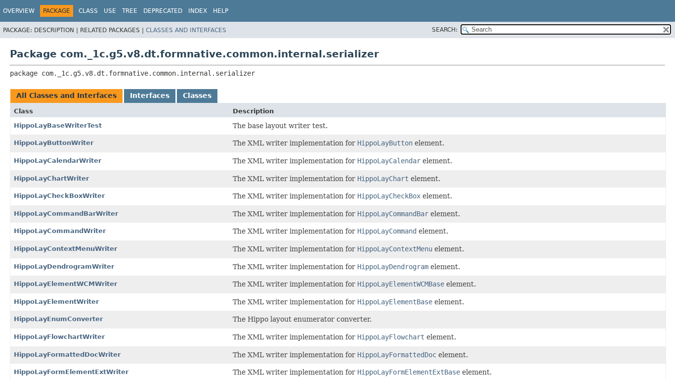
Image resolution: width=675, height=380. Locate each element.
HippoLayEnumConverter (58, 319)
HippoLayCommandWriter (60, 231)
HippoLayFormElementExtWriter (71, 372)
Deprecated (162, 10)
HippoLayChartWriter (51, 178)
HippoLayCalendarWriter (57, 160)
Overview (19, 10)
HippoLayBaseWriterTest (58, 125)
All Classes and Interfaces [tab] (66, 95)
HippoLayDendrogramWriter (64, 266)
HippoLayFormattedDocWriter (67, 354)
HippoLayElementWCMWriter (65, 283)
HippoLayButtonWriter (53, 142)
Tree (129, 10)
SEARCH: (445, 29)
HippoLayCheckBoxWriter (59, 195)
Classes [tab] (197, 95)
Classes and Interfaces (186, 30)
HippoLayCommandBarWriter (66, 213)
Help (220, 10)
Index (197, 10)
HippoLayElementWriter (56, 301)
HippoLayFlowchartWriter (59, 336)
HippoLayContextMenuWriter (65, 248)
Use (110, 10)
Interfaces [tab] (149, 95)
